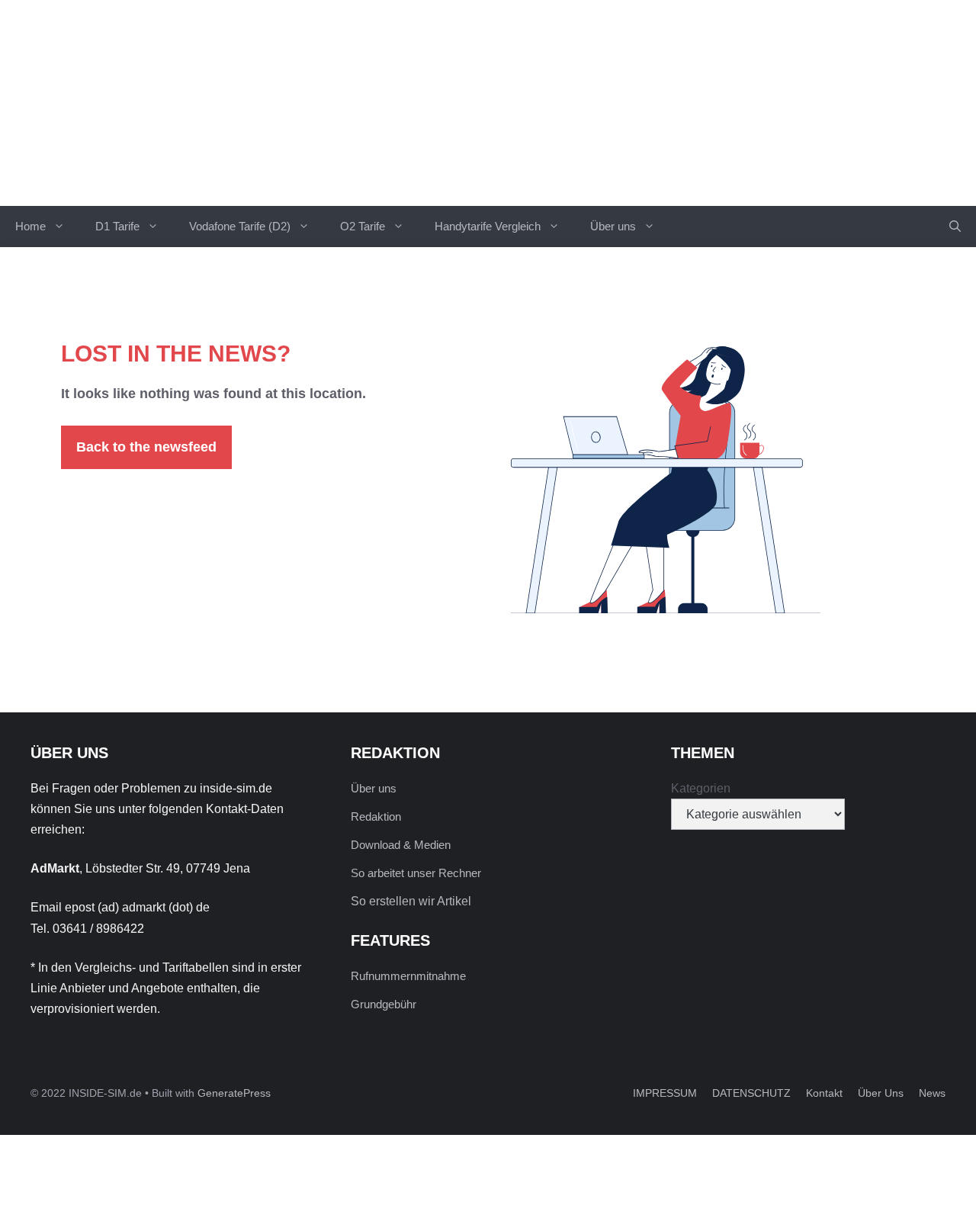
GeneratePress (234, 1093)
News (932, 1093)
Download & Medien (401, 844)
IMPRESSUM (665, 1093)
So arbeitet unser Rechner (416, 872)
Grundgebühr (383, 1004)
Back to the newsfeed (146, 447)
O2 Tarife (362, 226)
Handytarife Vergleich (488, 226)
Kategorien (700, 788)
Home (30, 226)
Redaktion (376, 816)
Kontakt (824, 1093)
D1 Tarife (117, 226)
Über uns (613, 226)
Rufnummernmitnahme (408, 975)
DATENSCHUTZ (751, 1093)
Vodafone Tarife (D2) (240, 226)
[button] (955, 226)
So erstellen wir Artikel (411, 901)
